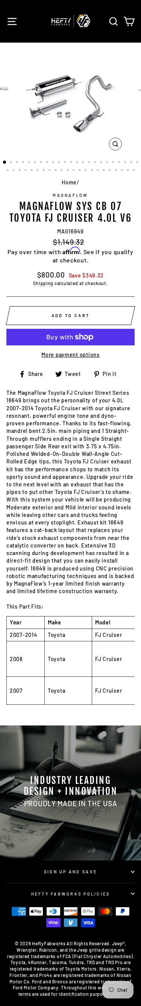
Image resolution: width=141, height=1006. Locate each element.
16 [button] (96, 163)
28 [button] (32, 171)
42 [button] (116, 171)
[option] (70, 98)
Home (69, 182)
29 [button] (38, 171)
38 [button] (92, 171)
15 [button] (90, 163)
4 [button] (24, 163)
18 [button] (108, 163)
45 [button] (134, 171)
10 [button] (60, 163)
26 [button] (20, 171)
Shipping (43, 283)
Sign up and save (70, 871)
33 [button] (62, 171)
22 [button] (132, 163)
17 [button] (102, 163)
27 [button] (26, 171)
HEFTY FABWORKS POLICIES (70, 893)
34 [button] (68, 171)
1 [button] (5, 162)
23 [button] (138, 163)
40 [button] (104, 171)
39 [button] (98, 171)
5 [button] (30, 163)
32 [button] (56, 171)
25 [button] (14, 171)
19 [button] (114, 163)
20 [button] (120, 163)
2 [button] (12, 163)
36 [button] (80, 171)
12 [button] (72, 163)
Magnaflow (70, 195)
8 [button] (48, 163)
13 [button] (78, 163)
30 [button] (44, 171)
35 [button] (74, 171)
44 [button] (128, 171)
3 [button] (18, 163)
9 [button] (54, 163)
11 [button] (66, 163)
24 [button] (8, 171)
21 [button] (126, 163)
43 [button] (122, 171)
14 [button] (84, 163)
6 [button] (36, 163)
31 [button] (50, 171)
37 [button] (86, 171)
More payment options (70, 354)
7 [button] (42, 163)
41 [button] (110, 171)
